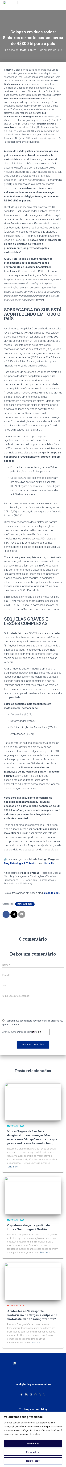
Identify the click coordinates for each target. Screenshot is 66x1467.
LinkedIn (49, 863)
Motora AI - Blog (24, 904)
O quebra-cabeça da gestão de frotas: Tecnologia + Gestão (28, 1227)
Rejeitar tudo (33, 1461)
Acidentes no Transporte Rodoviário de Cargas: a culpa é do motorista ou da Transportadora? (32, 1315)
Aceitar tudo (33, 1443)
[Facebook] (22, 1394)
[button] (57, 5)
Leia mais (13, 1166)
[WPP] (35, 1394)
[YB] (40, 1394)
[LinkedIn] (26, 1394)
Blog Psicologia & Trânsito (20, 863)
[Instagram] (31, 1394)
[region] (33, 1439)
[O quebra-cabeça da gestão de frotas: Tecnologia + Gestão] (33, 1195)
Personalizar (33, 1452)
